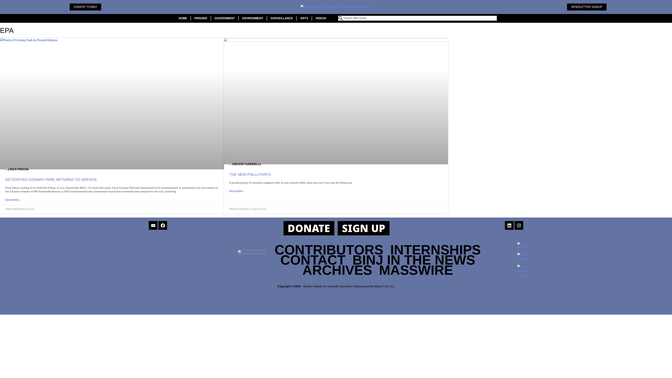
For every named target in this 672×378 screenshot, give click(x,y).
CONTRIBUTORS (329, 250)
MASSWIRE (416, 270)
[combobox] (417, 18)
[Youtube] (153, 225)
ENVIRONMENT (252, 18)
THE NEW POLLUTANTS (250, 174)
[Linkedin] (509, 225)
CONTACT (312, 260)
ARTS (304, 18)
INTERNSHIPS (435, 250)
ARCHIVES (337, 270)
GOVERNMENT (225, 18)
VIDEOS (321, 18)
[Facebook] (162, 225)
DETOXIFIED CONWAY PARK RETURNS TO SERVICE (51, 179)
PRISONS (200, 18)
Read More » (12, 200)
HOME (183, 18)
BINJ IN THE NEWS (413, 260)
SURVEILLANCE (282, 18)
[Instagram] (518, 225)
